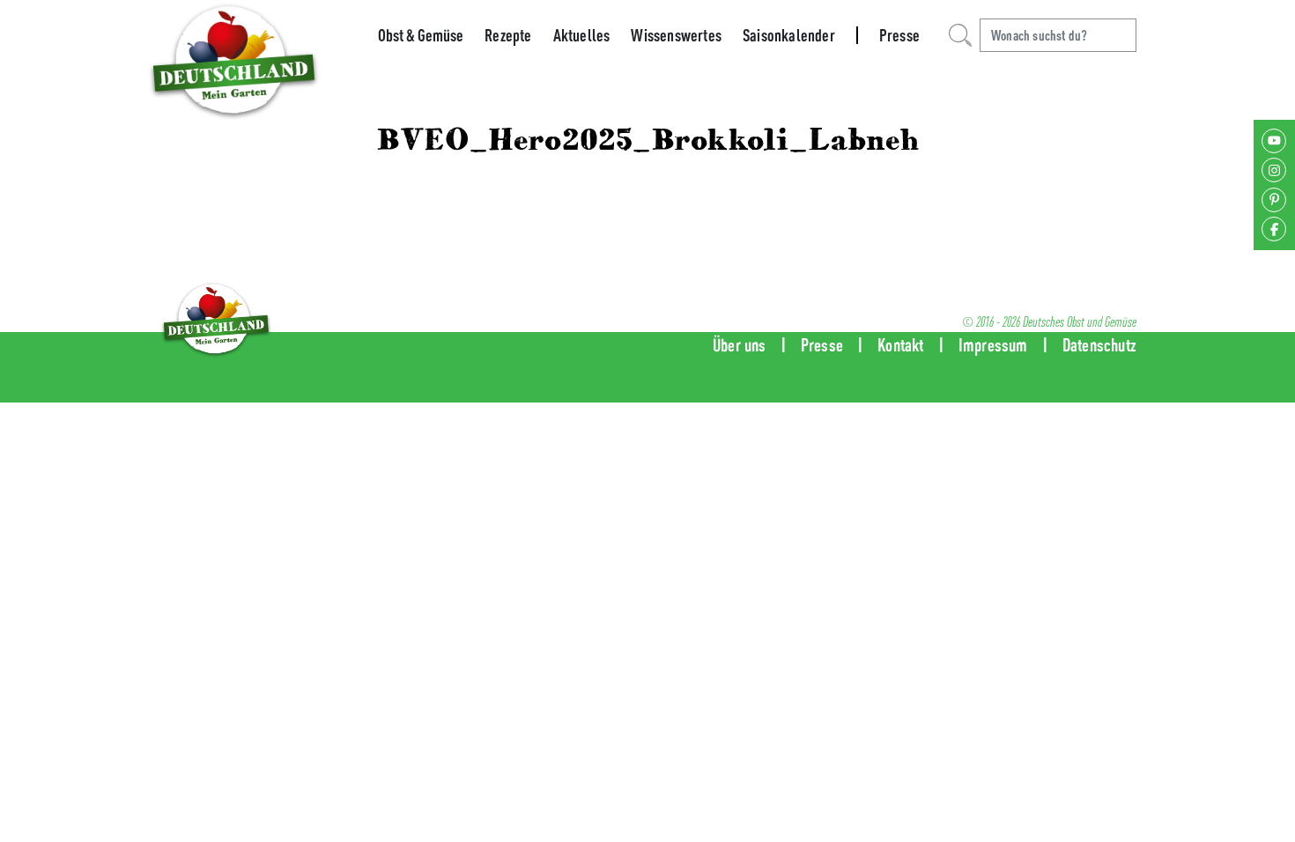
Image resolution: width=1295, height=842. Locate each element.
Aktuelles (581, 35)
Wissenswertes (676, 35)
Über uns (739, 345)
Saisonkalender (789, 35)
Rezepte (508, 35)
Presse (899, 35)
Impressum (993, 345)
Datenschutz (1099, 345)
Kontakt (900, 345)
